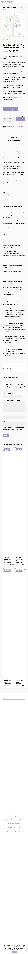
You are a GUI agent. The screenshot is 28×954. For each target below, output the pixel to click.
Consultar (21, 119)
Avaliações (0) (14, 144)
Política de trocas (14, 836)
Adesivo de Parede (11, 7)
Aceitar (14, 951)
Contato (19, 819)
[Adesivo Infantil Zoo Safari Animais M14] (20, 622)
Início (4, 7)
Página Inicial (18, 831)
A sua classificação (8, 393)
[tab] (14, 137)
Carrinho (13, 819)
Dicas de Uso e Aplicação (14, 823)
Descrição (14, 137)
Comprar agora (10, 109)
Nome (5, 415)
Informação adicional (14, 140)
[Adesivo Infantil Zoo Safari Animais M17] (20, 501)
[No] (26, 948)
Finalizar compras (11, 827)
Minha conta (10, 831)
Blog (7, 819)
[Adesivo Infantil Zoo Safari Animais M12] (8, 501)
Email (4, 421)
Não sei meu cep (7, 121)
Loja (20, 827)
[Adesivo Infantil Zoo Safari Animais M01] (8, 622)
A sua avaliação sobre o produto (12, 400)
